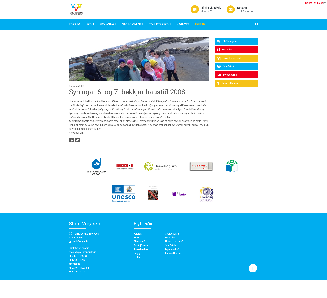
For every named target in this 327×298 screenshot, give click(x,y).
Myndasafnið (172, 249)
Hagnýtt (183, 24)
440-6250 (206, 11)
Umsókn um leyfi (174, 241)
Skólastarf (108, 24)
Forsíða (75, 24)
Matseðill (170, 237)
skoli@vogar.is (245, 11)
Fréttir (200, 24)
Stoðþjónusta (132, 24)
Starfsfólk (170, 245)
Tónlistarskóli (160, 24)
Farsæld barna (173, 253)
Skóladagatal (172, 233)
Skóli (90, 24)
